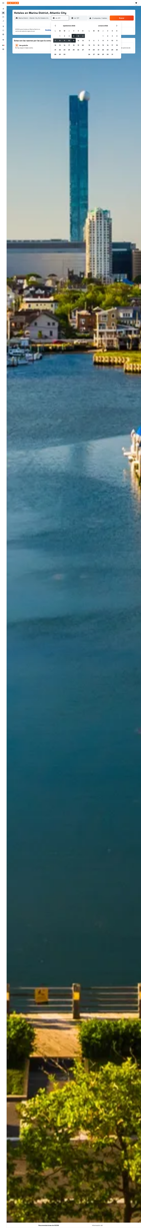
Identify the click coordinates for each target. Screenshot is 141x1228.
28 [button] (55, 54)
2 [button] (64, 36)
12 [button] (78, 40)
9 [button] (64, 40)
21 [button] (55, 50)
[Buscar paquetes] (3, 21)
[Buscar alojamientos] (3, 13)
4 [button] (73, 36)
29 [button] (60, 54)
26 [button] (78, 50)
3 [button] (69, 36)
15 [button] (60, 45)
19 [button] (78, 45)
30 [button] (64, 54)
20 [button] (83, 45)
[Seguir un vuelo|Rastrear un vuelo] (3, 30)
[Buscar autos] (3, 17)
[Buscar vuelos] (3, 9)
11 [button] (73, 40)
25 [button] (74, 50)
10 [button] (69, 40)
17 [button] (69, 45)
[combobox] (34, 18)
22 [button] (60, 50)
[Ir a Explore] (3, 26)
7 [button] (55, 40)
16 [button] (64, 45)
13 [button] (83, 40)
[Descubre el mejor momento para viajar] (3, 34)
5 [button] (78, 36)
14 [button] (55, 45)
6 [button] (82, 36)
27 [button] (83, 50)
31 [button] (112, 54)
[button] (3, 3)
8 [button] (59, 40)
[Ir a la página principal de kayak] (13, 3)
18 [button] (73, 45)
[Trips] (3, 40)
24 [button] (69, 50)
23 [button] (64, 50)
